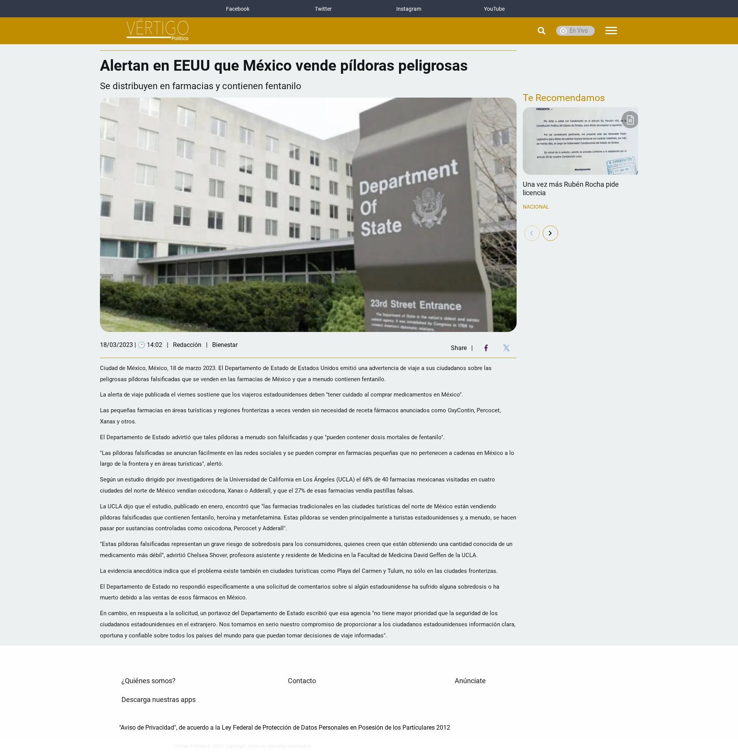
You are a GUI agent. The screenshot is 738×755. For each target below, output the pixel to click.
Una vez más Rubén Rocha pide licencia (571, 189)
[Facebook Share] (486, 348)
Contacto (302, 681)
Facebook (237, 9)
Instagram (408, 9)
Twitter (323, 9)
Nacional (536, 207)
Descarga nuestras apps (158, 700)
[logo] (157, 31)
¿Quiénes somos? (148, 681)
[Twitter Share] (506, 348)
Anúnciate (470, 681)
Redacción (187, 344)
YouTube (494, 9)
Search (522, 30)
